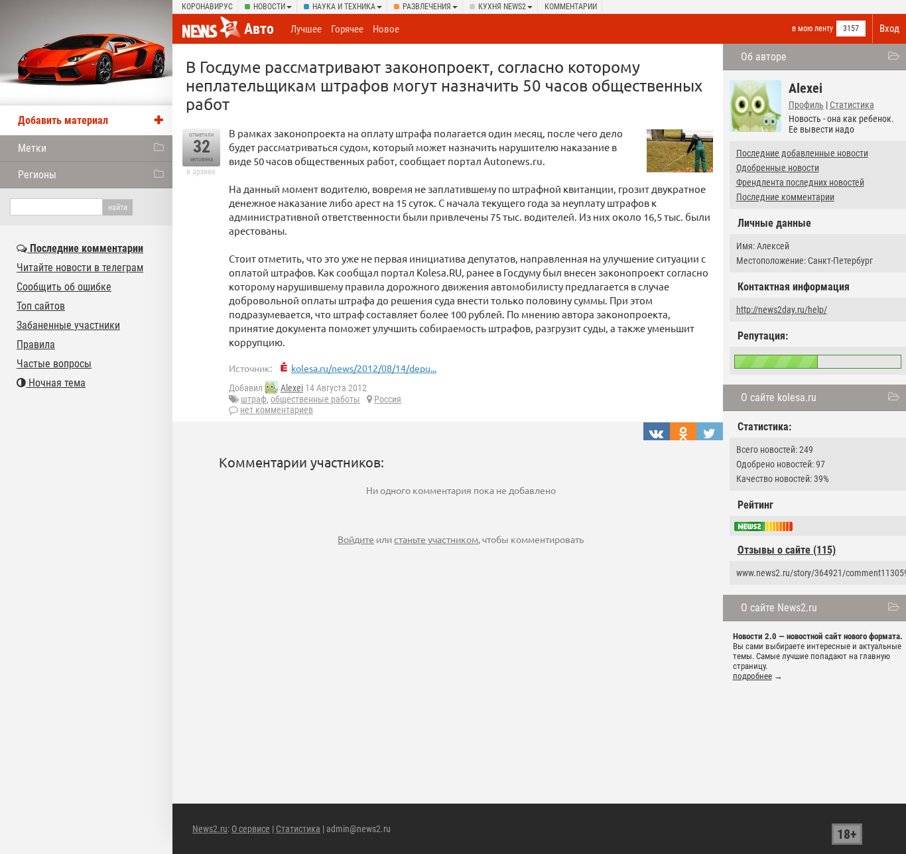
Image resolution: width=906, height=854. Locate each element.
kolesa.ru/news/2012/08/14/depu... (363, 368)
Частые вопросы (54, 363)
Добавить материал (63, 120)
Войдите (356, 539)
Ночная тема (56, 383)
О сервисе (250, 828)
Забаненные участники (68, 325)
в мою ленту (812, 28)
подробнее (752, 676)
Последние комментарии (785, 197)
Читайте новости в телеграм (80, 267)
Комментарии (571, 6)
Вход (889, 28)
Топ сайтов (41, 306)
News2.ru (209, 828)
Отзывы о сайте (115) (787, 550)
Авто (259, 29)
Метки (32, 148)
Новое (386, 29)
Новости (269, 6)
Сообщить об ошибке (64, 286)
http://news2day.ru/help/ (781, 309)
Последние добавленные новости (802, 153)
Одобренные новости (777, 167)
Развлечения (427, 6)
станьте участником (436, 539)
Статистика (852, 104)
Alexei (292, 388)
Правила (36, 344)
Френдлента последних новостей (800, 182)
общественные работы (315, 399)
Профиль (806, 104)
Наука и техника (343, 6)
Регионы (37, 174)
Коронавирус (207, 6)
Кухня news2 (502, 6)
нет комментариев (276, 409)
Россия (387, 399)
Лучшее (306, 29)
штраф (254, 399)
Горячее (347, 29)
